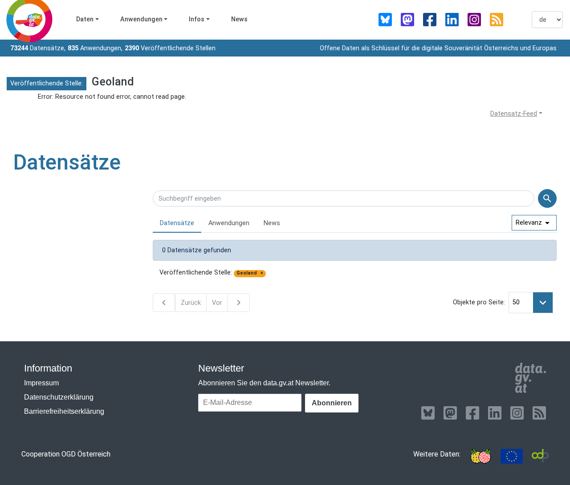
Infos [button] (196, 19)
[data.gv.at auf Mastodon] (407, 19)
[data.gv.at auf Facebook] (429, 19)
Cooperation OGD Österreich (65, 454)
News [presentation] (272, 223)
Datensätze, (37, 48)
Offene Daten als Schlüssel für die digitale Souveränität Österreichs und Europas (438, 48)
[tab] (177, 223)
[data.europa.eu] (512, 456)
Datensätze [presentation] (177, 223)
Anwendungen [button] (141, 19)
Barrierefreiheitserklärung (64, 411)
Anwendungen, (95, 48)
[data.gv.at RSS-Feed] (496, 19)
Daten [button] (85, 19)
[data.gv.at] (530, 378)
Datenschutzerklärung (59, 397)
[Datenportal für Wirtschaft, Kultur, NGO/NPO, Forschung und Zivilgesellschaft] (540, 456)
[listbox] (547, 19)
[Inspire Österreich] (480, 456)
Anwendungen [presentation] (228, 223)
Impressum (41, 383)
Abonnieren (332, 403)
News (239, 19)
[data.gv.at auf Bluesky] (385, 19)
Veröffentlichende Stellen (170, 48)
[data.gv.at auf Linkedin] (452, 19)
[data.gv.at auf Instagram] (474, 19)
